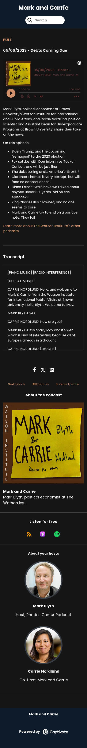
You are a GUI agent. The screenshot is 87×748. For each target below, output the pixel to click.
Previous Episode (67, 384)
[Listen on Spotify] (57, 534)
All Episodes (41, 384)
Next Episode (17, 384)
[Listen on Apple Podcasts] (42, 534)
